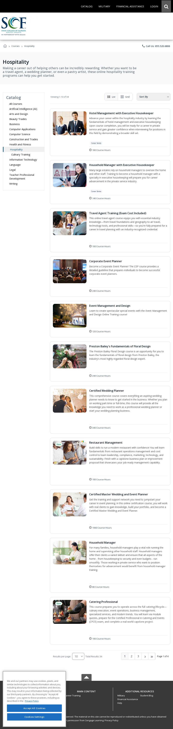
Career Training (72, 695)
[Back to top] (86, 693)
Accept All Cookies (34, 708)
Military (121, 695)
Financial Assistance (127, 699)
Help (119, 702)
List (113, 96)
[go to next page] (145, 656)
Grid (127, 96)
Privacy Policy (111, 720)
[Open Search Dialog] (166, 6)
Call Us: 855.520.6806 (156, 46)
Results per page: (62, 656)
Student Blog (146, 695)
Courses (15, 46)
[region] (34, 699)
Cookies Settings (34, 716)
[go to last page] (152, 656)
